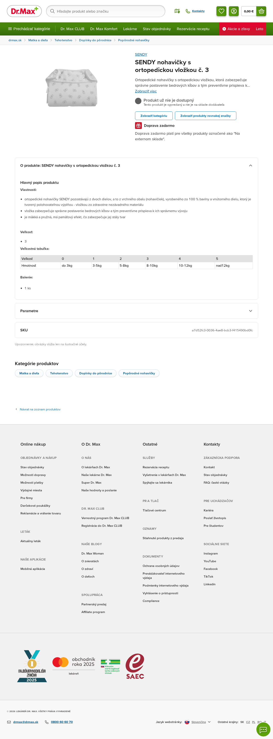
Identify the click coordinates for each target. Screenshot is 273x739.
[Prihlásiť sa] (234, 11)
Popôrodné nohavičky (139, 373)
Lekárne (130, 28)
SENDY (141, 54)
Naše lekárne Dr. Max (96, 475)
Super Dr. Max (91, 482)
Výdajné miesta (31, 490)
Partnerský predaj (93, 604)
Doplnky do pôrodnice (95, 373)
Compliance (151, 601)
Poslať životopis (215, 518)
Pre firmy (26, 498)
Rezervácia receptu (193, 28)
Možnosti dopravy (33, 475)
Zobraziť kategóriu (154, 115)
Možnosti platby (31, 482)
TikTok (208, 576)
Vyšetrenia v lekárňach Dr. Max (164, 475)
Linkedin (209, 584)
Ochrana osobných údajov (161, 566)
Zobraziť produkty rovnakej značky (205, 115)
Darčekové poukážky (35, 505)
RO (259, 722)
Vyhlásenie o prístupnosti (160, 593)
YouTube (210, 561)
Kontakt (209, 467)
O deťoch (87, 576)
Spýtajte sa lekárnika (157, 482)
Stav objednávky (157, 28)
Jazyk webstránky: (169, 722)
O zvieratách (90, 561)
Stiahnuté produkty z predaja (163, 538)
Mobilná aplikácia (32, 569)
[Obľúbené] (221, 11)
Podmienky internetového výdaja (166, 585)
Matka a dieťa (29, 373)
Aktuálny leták (30, 541)
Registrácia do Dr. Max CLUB (101, 525)
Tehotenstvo (59, 373)
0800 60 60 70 (62, 722)
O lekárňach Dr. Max (95, 467)
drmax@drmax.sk (25, 722)
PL (253, 722)
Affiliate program (93, 612)
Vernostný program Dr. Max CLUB (105, 518)
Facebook (211, 569)
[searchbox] (105, 11)
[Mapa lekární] (177, 11)
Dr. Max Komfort (103, 28)
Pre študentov (213, 525)
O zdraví (87, 569)
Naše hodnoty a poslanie (99, 490)
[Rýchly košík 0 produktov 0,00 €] (261, 11)
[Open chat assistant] (263, 729)
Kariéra (208, 510)
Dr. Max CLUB (72, 28)
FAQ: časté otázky (216, 482)
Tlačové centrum (154, 510)
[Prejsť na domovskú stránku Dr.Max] (24, 11)
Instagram (211, 553)
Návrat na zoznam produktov (40, 409)
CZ (248, 722)
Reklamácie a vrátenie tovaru (40, 513)
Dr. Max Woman (92, 553)
